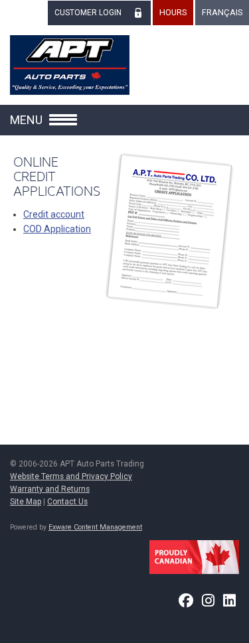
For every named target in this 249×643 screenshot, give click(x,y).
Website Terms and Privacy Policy (71, 476)
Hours (173, 12)
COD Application (57, 229)
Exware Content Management (95, 527)
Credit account (53, 214)
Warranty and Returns (50, 489)
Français (222, 12)
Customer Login (88, 12)
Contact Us (67, 501)
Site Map (25, 501)
